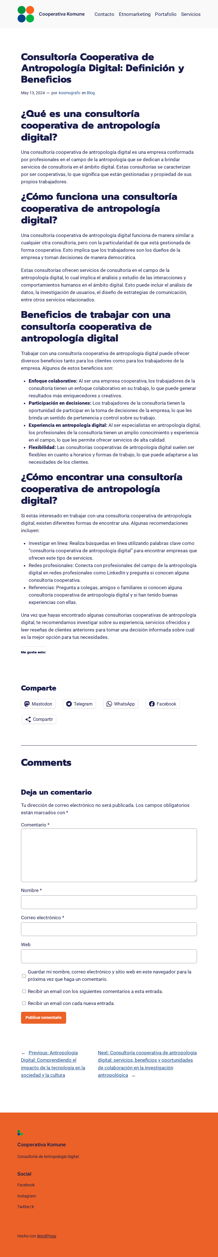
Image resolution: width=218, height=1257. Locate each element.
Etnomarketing (135, 14)
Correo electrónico (42, 917)
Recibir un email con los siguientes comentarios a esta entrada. (95, 991)
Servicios (191, 14)
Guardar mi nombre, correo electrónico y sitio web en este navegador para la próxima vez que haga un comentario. (109, 975)
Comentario (35, 825)
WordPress (46, 1236)
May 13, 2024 (33, 93)
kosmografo (69, 93)
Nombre (31, 890)
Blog (91, 93)
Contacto (104, 14)
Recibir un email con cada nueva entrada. (71, 1003)
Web (26, 944)
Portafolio (166, 14)
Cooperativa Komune (62, 14)
